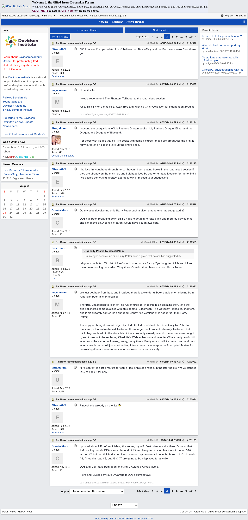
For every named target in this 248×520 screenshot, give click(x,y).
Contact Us (186, 511)
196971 (192, 286)
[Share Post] (183, 43)
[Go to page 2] (152, 36)
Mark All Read (25, 511)
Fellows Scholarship (15, 97)
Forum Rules (9, 511)
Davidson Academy (14, 105)
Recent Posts (210, 30)
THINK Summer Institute (18, 109)
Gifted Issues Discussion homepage (21, 15)
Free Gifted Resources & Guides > (24, 134)
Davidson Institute (19, 77)
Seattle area (58, 76)
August (24, 186)
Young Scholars (12, 101)
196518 (192, 204)
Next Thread (160, 30)
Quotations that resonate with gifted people (220, 59)
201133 (192, 440)
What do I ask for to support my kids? (221, 47)
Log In (242, 15)
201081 (192, 361)
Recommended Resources (74, 15)
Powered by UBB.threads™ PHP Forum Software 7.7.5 (124, 518)
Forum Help (200, 511)
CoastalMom (151, 242)
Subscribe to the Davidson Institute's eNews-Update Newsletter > (19, 121)
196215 (192, 163)
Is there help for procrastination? (222, 36)
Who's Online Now (14, 141)
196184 (192, 122)
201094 (192, 399)
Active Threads (135, 21)
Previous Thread (88, 30)
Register (228, 15)
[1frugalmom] (56, 144)
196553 (192, 242)
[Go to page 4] (195, 36)
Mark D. (153, 43)
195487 (192, 84)
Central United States (63, 155)
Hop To (65, 491)
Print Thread (60, 36)
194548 (192, 43)
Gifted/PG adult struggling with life (222, 69)
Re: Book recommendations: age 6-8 (76, 43)
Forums (48, 15)
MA (53, 278)
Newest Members (13, 164)
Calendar (117, 21)
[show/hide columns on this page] (244, 21)
